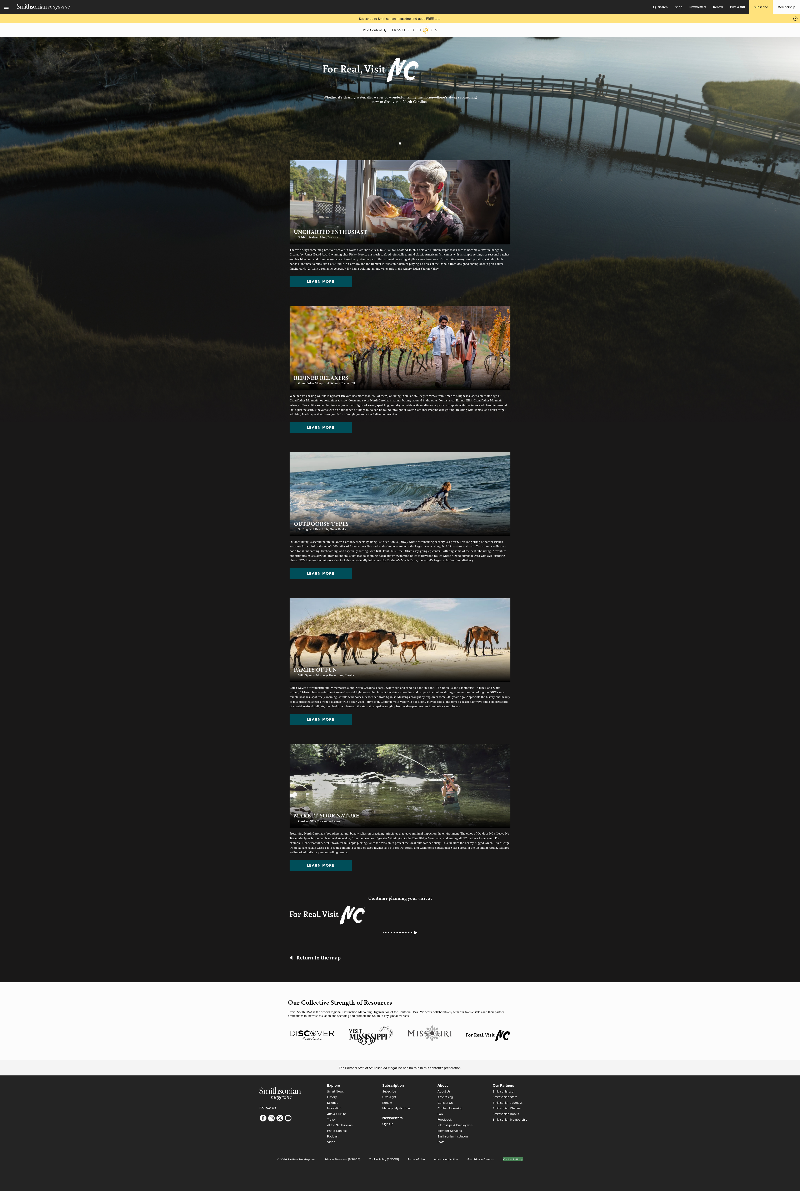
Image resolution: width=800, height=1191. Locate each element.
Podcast (332, 1136)
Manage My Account (396, 1108)
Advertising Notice (446, 1159)
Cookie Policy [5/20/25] (384, 1159)
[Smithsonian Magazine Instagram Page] (271, 1118)
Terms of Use (416, 1159)
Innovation (334, 1108)
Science (332, 1102)
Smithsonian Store (505, 1097)
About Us (444, 1091)
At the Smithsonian (339, 1125)
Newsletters (697, 7)
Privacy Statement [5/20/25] (342, 1159)
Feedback (445, 1119)
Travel (331, 1119)
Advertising (445, 1097)
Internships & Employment (455, 1125)
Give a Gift (737, 7)
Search (663, 7)
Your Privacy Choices (480, 1159)
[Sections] (8, 7)
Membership (786, 7)
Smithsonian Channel (507, 1108)
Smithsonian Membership (510, 1119)
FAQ (440, 1114)
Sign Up (387, 1124)
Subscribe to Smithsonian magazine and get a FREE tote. (400, 18)
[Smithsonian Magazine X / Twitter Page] (279, 1118)
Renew (718, 7)
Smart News (335, 1091)
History (332, 1097)
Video (331, 1142)
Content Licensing (450, 1108)
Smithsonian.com (504, 1091)
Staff (441, 1142)
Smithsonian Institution (453, 1136)
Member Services (450, 1131)
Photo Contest (337, 1131)
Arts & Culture (336, 1114)
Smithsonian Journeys (507, 1102)
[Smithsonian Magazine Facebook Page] (263, 1118)
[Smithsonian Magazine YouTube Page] (288, 1118)
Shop (678, 7)
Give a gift (389, 1097)
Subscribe (761, 7)
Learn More (321, 281)
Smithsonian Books (506, 1114)
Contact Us (445, 1102)
